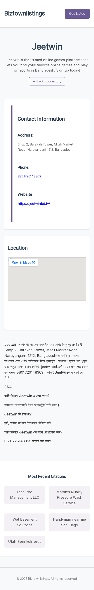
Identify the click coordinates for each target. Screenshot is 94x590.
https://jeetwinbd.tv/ (34, 203)
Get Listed (77, 13)
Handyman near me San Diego (69, 522)
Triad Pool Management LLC (24, 495)
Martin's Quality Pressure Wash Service (69, 497)
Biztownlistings (24, 13)
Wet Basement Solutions (25, 522)
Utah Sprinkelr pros (24, 541)
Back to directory (47, 81)
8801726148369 (29, 176)
